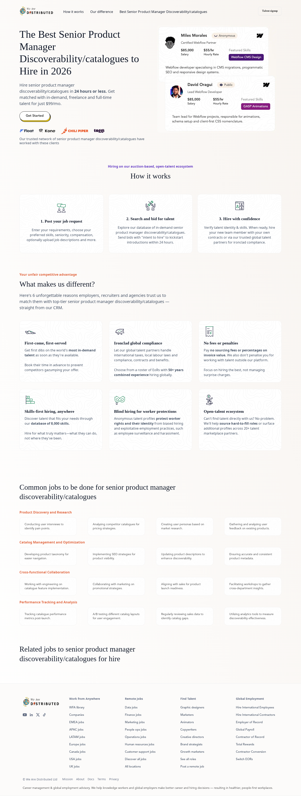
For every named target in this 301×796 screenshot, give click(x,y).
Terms (101, 779)
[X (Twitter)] (38, 715)
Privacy (114, 779)
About (80, 779)
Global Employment (250, 699)
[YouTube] (25, 715)
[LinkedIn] (31, 715)
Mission (67, 779)
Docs (91, 779)
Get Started (35, 116)
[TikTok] (44, 715)
